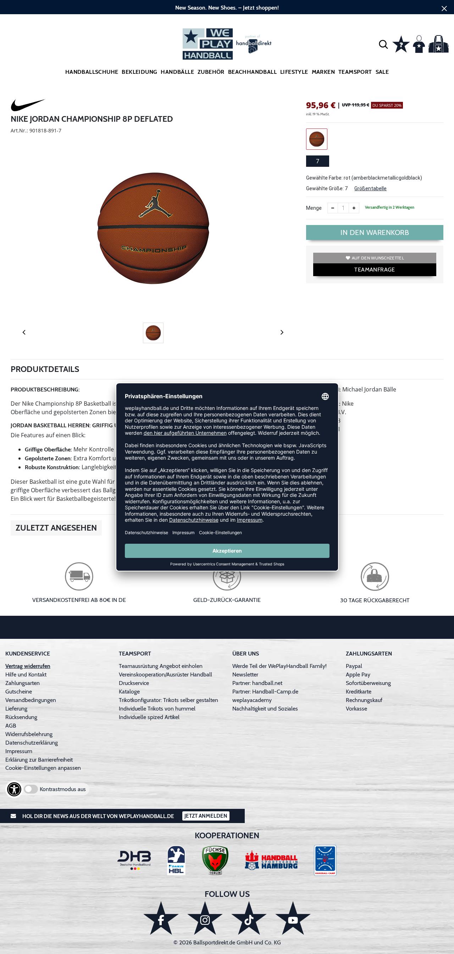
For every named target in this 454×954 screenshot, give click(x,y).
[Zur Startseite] (227, 44)
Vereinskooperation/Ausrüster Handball (165, 674)
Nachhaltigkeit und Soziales (265, 708)
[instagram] (205, 918)
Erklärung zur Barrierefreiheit (39, 759)
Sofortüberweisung (368, 683)
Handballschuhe (91, 71)
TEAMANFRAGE (374, 269)
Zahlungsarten (22, 683)
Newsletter (245, 674)
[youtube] (293, 918)
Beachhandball (252, 71)
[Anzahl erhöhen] (354, 208)
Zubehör (211, 71)
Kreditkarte (358, 691)
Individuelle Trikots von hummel (157, 708)
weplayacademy (252, 700)
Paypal (354, 666)
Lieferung (16, 708)
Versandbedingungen (30, 700)
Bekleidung (139, 71)
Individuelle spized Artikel (149, 717)
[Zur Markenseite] (28, 106)
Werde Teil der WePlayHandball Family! (279, 666)
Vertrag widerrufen (27, 666)
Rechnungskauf (364, 700)
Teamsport (355, 71)
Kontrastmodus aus (63, 789)
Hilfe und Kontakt (25, 674)
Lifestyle (294, 71)
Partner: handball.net (257, 683)
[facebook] (161, 918)
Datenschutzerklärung (31, 742)
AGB (10, 725)
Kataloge (129, 691)
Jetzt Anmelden (205, 816)
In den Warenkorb (374, 232)
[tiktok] (249, 918)
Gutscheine (18, 691)
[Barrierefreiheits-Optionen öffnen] (14, 789)
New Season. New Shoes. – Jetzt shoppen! (227, 7)
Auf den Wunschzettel (378, 258)
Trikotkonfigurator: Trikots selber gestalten (168, 700)
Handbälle (177, 71)
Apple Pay (358, 674)
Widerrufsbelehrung (28, 734)
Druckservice (134, 683)
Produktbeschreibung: (45, 389)
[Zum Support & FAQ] (401, 43)
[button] (383, 44)
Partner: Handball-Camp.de (265, 691)
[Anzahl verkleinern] (332, 208)
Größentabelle (370, 188)
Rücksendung (21, 717)
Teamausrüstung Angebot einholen (161, 666)
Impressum (18, 751)
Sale (382, 71)
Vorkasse (356, 708)
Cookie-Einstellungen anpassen (43, 767)
